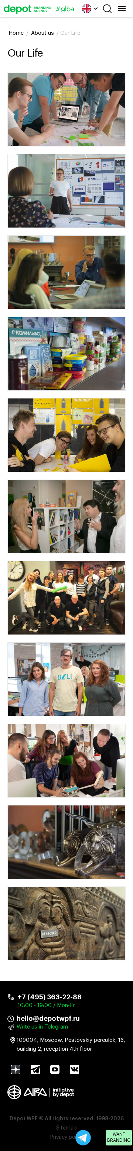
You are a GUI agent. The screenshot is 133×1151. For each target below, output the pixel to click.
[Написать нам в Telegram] (83, 1137)
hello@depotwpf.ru (48, 1018)
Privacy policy (66, 1137)
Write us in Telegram (42, 1027)
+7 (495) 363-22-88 (50, 997)
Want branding (119, 1137)
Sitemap (66, 1128)
